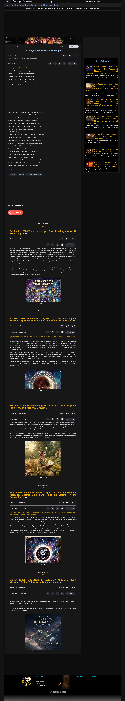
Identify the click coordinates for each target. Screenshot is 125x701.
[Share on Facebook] (50, 63)
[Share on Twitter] (55, 63)
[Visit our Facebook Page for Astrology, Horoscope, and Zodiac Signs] (54, 692)
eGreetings (79, 681)
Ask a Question (94, 679)
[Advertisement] (62, 24)
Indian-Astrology (14, 46)
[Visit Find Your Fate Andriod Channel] (65, 692)
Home (8, 5)
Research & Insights (26, 5)
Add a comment (16, 212)
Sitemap (79, 686)
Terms (70, 696)
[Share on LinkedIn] (64, 63)
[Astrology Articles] (40, 40)
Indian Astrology (50, 8)
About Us (79, 679)
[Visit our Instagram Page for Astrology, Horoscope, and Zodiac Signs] (56, 692)
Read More (42, 303)
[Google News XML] (26, 234)
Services (92, 684)
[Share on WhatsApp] (59, 63)
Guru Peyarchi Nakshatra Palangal (46, 5)
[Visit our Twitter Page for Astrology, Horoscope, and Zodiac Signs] (58, 692)
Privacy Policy (80, 684)
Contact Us (93, 688)
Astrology (15, 5)
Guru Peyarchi (13, 174)
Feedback (93, 686)
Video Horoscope (95, 8)
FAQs (78, 688)
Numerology (69, 8)
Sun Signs (60, 8)
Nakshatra (21, 174)
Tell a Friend (93, 681)
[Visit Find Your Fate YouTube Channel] (60, 692)
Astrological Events (81, 8)
